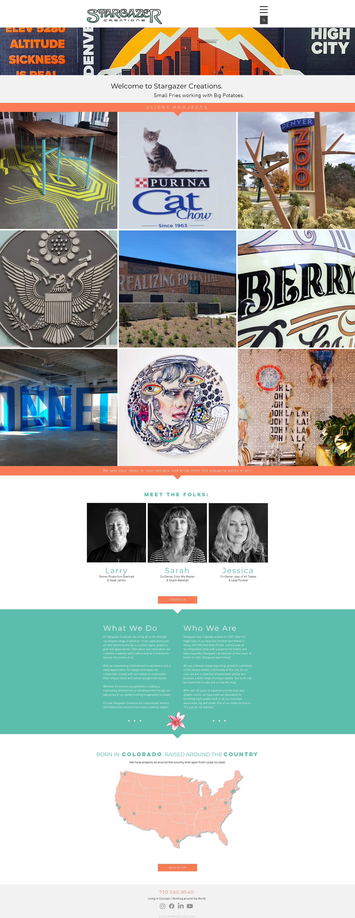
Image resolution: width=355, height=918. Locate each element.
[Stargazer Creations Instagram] (162, 906)
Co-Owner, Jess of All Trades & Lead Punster (238, 578)
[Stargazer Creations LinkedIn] (180, 906)
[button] (264, 9)
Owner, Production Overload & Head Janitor (116, 578)
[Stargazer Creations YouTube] (189, 906)
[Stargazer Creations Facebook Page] (171, 906)
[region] (116, 532)
